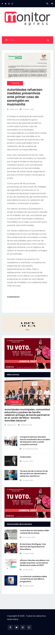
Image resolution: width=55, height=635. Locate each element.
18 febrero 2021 (28, 586)
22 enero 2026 (28, 109)
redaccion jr (11, 425)
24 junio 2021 (28, 480)
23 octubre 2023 (29, 537)
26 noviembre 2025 (30, 449)
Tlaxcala (15, 83)
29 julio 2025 (28, 570)
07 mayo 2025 (28, 553)
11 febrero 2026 (26, 425)
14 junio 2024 (28, 461)
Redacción (14, 109)
